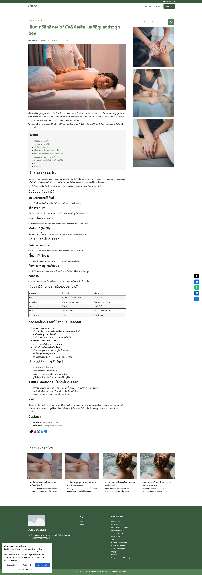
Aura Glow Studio (35, 20)
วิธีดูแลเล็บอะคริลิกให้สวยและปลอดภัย (49, 153)
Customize (11, 565)
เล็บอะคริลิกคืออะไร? (42, 141)
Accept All (42, 565)
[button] (173, 478)
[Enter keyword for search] (150, 22)
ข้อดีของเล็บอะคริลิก (42, 144)
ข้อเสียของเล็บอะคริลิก (43, 147)
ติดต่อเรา (37, 166)
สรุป (36, 163)
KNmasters (34, 40)
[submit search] (171, 22)
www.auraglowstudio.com (51, 425)
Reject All (27, 565)
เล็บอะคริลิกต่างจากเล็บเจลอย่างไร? (48, 150)
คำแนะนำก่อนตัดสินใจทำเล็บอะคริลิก (48, 160)
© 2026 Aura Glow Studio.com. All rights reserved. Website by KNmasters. (101, 572)
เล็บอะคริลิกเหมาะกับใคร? (44, 157)
